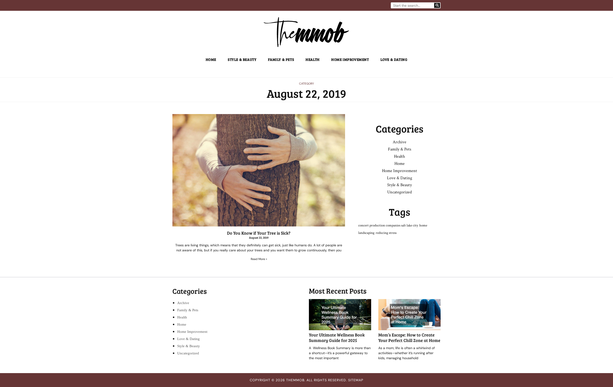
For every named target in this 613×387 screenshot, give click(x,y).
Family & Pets (281, 59)
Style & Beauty (242, 59)
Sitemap (355, 380)
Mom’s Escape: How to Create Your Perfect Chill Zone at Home (409, 337)
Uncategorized (399, 192)
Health (313, 59)
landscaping (366, 233)
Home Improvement (350, 59)
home (423, 225)
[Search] (437, 5)
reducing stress (386, 233)
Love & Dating (394, 59)
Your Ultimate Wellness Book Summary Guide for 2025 (337, 337)
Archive (399, 142)
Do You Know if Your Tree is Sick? (258, 233)
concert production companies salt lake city (388, 225)
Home (211, 59)
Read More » (259, 259)
